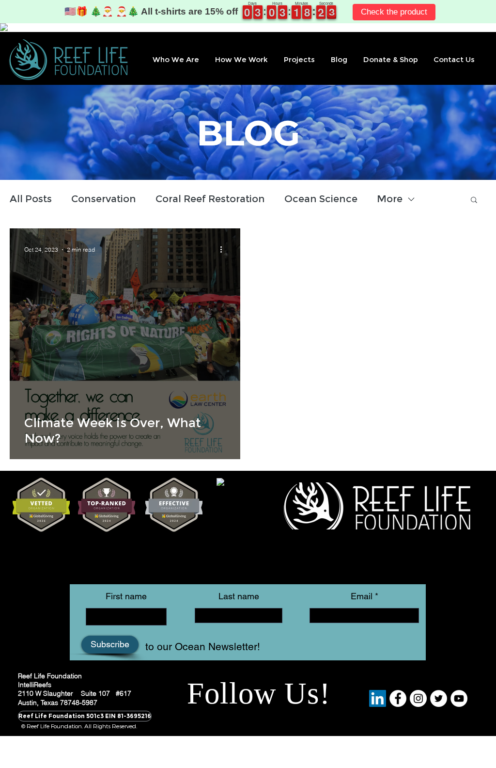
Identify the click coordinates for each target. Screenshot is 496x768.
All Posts (31, 199)
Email (361, 596)
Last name (238, 596)
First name (126, 596)
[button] (175, 60)
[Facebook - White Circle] (397, 698)
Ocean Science (320, 199)
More (390, 199)
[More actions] (224, 250)
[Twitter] (438, 698)
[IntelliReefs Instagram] (418, 698)
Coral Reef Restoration (210, 199)
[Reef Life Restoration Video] (458, 698)
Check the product (394, 11)
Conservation (103, 199)
